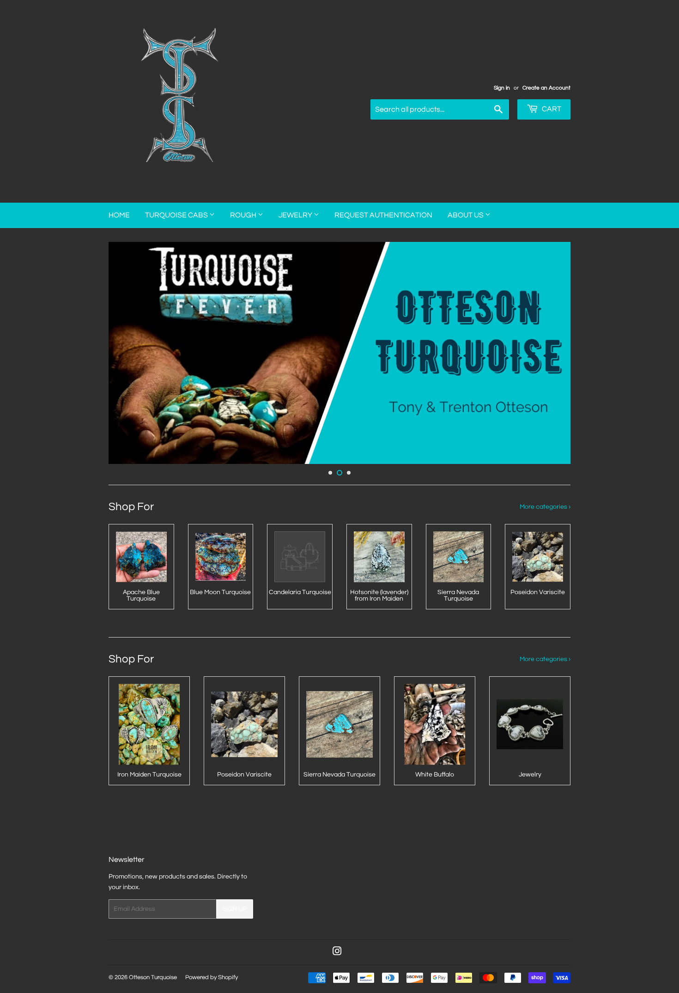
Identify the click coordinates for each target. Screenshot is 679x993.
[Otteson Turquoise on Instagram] (337, 953)
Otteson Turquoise (153, 977)
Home (119, 215)
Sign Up (234, 909)
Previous (128, 353)
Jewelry (296, 215)
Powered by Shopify (211, 977)
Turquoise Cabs (177, 215)
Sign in (502, 87)
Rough (244, 215)
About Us (466, 215)
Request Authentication (383, 215)
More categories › (545, 507)
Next (550, 353)
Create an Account (546, 87)
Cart (550, 109)
